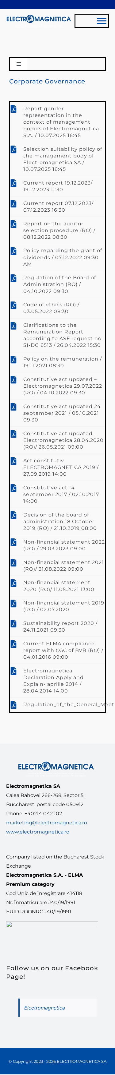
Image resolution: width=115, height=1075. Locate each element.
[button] (57, 122)
